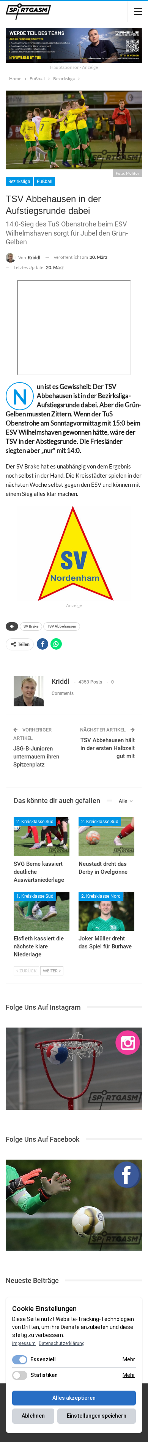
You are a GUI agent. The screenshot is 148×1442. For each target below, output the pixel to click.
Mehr (129, 1359)
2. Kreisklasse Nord (101, 896)
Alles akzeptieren (74, 1398)
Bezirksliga (19, 181)
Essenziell (43, 1359)
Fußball (44, 181)
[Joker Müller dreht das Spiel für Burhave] (106, 911)
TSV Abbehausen (61, 626)
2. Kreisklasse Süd (35, 821)
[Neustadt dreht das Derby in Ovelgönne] (106, 836)
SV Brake (31, 626)
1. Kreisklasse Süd (35, 896)
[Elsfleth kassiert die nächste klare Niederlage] (41, 911)
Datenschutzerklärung (62, 1343)
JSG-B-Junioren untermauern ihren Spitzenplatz (36, 756)
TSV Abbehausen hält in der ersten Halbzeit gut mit (107, 748)
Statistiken (44, 1375)
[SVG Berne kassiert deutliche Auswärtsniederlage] (41, 836)
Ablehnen (33, 1416)
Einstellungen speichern (96, 1416)
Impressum (24, 1343)
